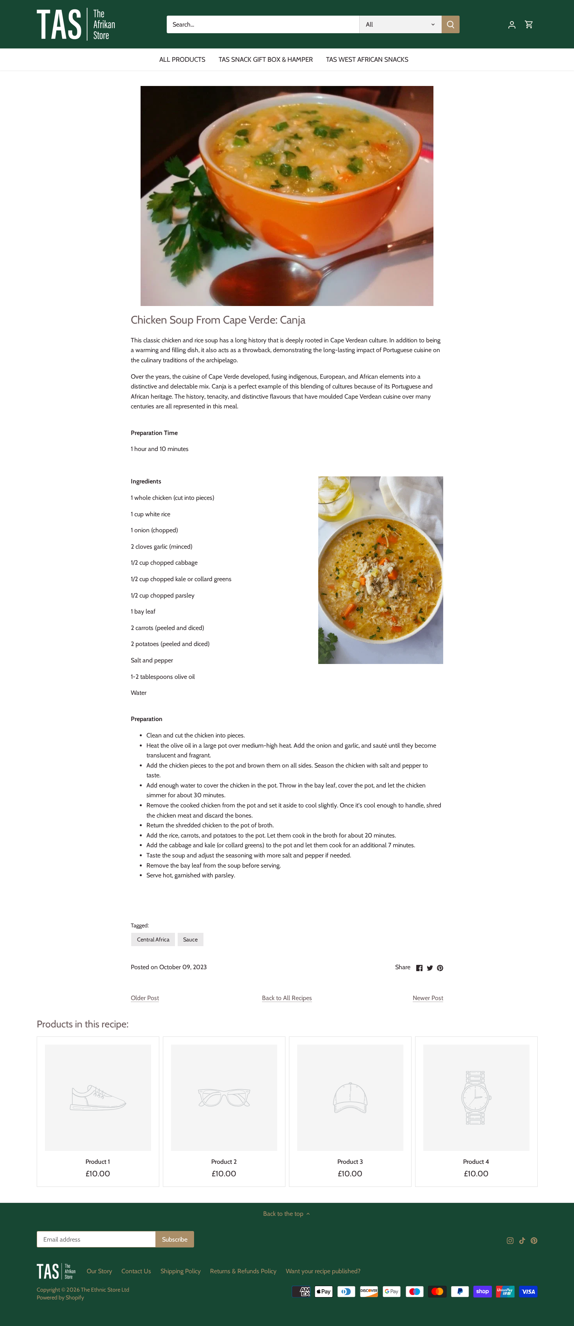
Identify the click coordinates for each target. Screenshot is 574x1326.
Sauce (190, 939)
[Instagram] (510, 1240)
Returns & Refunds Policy (243, 1271)
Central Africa (153, 939)
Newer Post (428, 998)
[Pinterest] (534, 1240)
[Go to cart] (529, 24)
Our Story (99, 1271)
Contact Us (136, 1271)
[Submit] (450, 24)
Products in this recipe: (82, 1024)
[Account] (512, 24)
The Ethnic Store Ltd (105, 1289)
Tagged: (140, 925)
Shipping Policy (180, 1271)
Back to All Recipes (287, 998)
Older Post (145, 998)
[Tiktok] (522, 1240)
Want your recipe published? (323, 1271)
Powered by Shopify (60, 1297)
